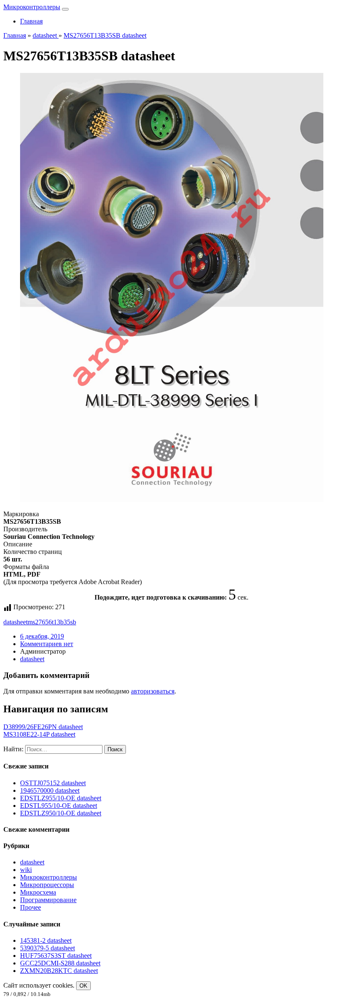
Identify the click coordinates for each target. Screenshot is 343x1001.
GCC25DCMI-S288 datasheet (60, 963)
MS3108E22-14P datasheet (39, 734)
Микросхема (38, 892)
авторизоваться (152, 691)
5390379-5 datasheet (47, 948)
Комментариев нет (46, 643)
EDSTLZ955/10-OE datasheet (60, 798)
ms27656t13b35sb (52, 622)
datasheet (15, 622)
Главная (31, 21)
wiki (26, 869)
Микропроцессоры (47, 884)
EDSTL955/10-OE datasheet (58, 805)
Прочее (30, 907)
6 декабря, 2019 (42, 636)
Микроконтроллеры (31, 6)
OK (83, 986)
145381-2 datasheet (46, 940)
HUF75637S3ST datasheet (56, 955)
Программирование (48, 899)
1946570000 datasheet (49, 790)
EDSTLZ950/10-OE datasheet (60, 813)
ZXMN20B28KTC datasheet (59, 970)
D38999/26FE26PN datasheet (43, 726)
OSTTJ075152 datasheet (53, 782)
